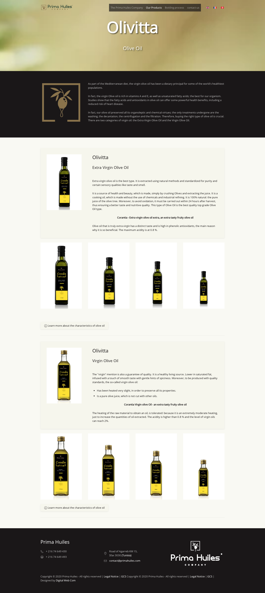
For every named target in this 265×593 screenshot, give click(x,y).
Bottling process (174, 7)
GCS (123, 576)
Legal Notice (111, 576)
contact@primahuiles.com (124, 560)
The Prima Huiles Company (127, 7)
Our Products (154, 7)
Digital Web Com (66, 580)
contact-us (193, 7)
